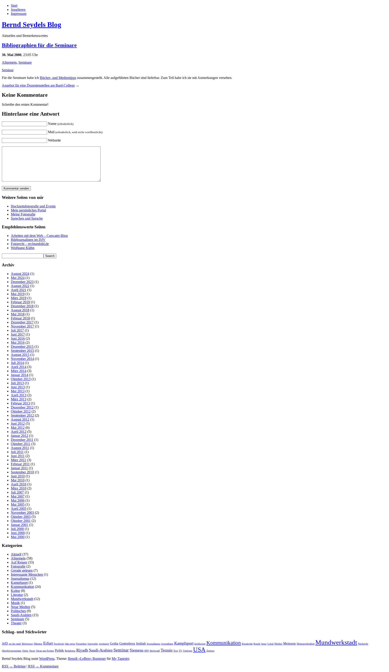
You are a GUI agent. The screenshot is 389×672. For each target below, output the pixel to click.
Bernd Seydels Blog (31, 24)
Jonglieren (18, 9)
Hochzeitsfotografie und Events (33, 206)
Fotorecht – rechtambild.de (30, 244)
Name (60, 124)
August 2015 (20, 355)
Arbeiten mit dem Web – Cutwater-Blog (39, 236)
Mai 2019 (18, 294)
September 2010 (22, 472)
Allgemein (9, 62)
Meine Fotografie (23, 214)
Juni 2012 (18, 423)
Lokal (270, 644)
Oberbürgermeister (11, 651)
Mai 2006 (18, 500)
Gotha (114, 643)
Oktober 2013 (21, 379)
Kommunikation (22, 587)
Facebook (59, 644)
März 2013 (18, 399)
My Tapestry (121, 659)
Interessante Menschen (27, 574)
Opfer (25, 651)
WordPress (46, 659)
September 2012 (22, 415)
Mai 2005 (18, 504)
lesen (264, 644)
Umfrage (187, 651)
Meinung (289, 643)
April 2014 (18, 367)
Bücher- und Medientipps (58, 78)
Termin (166, 650)
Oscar (32, 651)
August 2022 (20, 286)
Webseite (54, 140)
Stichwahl (155, 651)
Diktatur (38, 644)
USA (199, 649)
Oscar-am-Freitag (45, 651)
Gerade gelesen (22, 570)
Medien (278, 644)
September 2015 (22, 351)
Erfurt (48, 643)
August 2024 (20, 274)
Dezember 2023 (22, 282)
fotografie (93, 644)
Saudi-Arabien (21, 615)
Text (175, 651)
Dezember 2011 (22, 440)
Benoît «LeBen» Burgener (87, 659)
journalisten (167, 644)
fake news (70, 644)
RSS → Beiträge (14, 666)
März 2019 (18, 298)
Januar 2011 (19, 468)
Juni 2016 (18, 338)
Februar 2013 (20, 403)
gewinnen (104, 644)
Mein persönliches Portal (28, 210)
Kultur (15, 591)
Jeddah (141, 643)
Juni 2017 (18, 334)
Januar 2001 (19, 525)
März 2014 (18, 371)
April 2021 (18, 290)
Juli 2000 (17, 529)
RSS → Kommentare (43, 666)
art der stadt (15, 644)
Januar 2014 (19, 375)
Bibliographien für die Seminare (39, 45)
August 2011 (20, 448)
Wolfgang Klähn (22, 248)
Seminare (25, 62)
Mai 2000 (18, 537)
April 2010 (18, 484)
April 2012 (18, 432)
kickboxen (200, 644)
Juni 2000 (18, 533)
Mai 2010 (18, 480)
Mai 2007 (18, 496)
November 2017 (22, 326)
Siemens (136, 650)
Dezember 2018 (22, 306)
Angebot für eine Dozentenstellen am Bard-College (38, 85)
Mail (75, 132)
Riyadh (82, 650)
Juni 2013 (18, 387)
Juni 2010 (18, 476)
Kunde (256, 644)
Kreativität (247, 644)
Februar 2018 (20, 318)
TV (180, 651)
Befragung (27, 644)
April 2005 (18, 508)
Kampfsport (19, 582)
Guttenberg (127, 643)
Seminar (8, 70)
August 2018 (20, 310)
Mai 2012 (18, 427)
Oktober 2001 (21, 521)
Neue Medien (20, 607)
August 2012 (20, 419)
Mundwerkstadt (22, 599)
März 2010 (18, 488)
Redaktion (70, 651)
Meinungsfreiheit (305, 644)
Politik (59, 650)
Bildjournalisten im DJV (28, 240)
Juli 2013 (17, 383)
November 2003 (22, 513)
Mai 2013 (18, 391)
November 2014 (22, 359)
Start (14, 5)
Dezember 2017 (22, 322)
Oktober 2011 (20, 444)
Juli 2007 (17, 492)
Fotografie (18, 566)
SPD (146, 651)
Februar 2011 (20, 464)
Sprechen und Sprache (27, 218)
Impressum (18, 14)
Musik (15, 603)
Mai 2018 (18, 314)
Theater (16, 623)
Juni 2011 (18, 456)
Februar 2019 (20, 302)
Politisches (18, 611)
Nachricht (363, 644)
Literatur (17, 595)
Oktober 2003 (21, 517)
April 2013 (18, 395)
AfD (5, 643)
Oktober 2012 (21, 411)
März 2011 (18, 460)
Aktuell (16, 554)
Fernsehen (81, 644)
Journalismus (20, 578)
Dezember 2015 (22, 346)
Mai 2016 (18, 342)
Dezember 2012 (22, 407)
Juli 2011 (17, 452)
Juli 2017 (17, 330)
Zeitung (210, 651)
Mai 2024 (18, 278)
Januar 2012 (19, 436)
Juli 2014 (17, 363)
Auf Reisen (19, 562)
